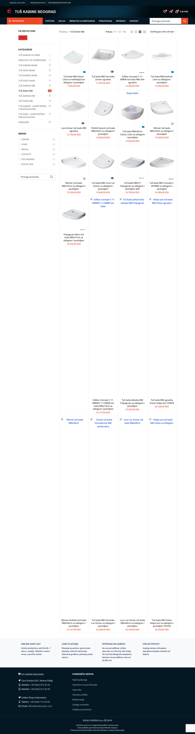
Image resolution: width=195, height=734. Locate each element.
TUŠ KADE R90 (25, 101)
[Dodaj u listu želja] (84, 56)
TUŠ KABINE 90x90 (27, 75)
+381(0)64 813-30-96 (40, 689)
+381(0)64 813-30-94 (40, 684)
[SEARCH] (184, 21)
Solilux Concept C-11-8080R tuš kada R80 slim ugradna (132, 79)
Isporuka (76, 689)
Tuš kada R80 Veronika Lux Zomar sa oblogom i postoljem (103, 623)
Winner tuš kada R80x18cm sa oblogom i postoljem (162, 131)
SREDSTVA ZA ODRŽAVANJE (32, 60)
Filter (22, 38)
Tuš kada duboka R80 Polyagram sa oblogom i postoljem (132, 403)
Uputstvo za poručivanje (84, 684)
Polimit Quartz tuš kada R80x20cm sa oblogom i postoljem (103, 131)
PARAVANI (23, 122)
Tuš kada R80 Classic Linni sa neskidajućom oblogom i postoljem (74, 79)
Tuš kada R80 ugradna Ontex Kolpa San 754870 (162, 401)
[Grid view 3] (136, 32)
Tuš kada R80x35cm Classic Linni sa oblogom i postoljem (132, 134)
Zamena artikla (79, 694)
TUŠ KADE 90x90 (26, 80)
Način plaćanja (79, 679)
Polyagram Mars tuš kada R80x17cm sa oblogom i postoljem (73, 237)
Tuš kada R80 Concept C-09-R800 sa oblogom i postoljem (162, 185)
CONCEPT (26, 154)
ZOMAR (25, 139)
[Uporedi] (84, 44)
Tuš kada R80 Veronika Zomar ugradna (103, 78)
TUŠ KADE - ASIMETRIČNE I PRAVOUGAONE (31, 116)
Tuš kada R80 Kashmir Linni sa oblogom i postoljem (162, 79)
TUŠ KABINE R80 (26, 85)
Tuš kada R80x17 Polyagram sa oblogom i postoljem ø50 (132, 185)
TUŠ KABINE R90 (26, 95)
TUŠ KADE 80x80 (26, 70)
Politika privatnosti (81, 709)
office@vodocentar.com (40, 706)
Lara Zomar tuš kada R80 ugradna (73, 129)
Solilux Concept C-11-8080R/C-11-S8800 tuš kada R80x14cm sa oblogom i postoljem (103, 404)
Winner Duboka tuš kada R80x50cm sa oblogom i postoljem (73, 623)
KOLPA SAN (27, 164)
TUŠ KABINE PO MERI (29, 55)
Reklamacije (78, 699)
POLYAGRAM (27, 159)
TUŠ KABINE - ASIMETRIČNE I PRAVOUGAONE (32, 108)
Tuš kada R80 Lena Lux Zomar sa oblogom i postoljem (103, 185)
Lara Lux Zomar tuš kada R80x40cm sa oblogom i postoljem (132, 623)
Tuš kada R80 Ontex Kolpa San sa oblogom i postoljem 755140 (162, 623)
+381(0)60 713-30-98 (40, 701)
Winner (25, 149)
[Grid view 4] (140, 32)
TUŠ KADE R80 (25, 90)
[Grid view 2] (132, 32)
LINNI (24, 144)
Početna (63, 31)
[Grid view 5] (144, 32)
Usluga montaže (80, 704)
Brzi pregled (84, 50)
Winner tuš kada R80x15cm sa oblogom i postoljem (74, 185)
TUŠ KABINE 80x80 (27, 65)
